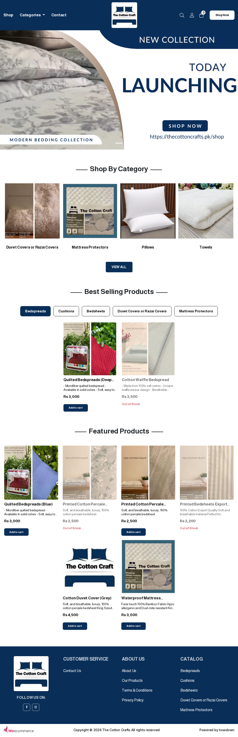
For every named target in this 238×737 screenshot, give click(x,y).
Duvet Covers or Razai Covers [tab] (142, 311)
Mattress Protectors (196, 710)
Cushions (187, 680)
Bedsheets (189, 690)
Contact (58, 15)
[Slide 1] (119, 143)
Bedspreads (190, 671)
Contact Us (72, 671)
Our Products (132, 680)
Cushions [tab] (66, 311)
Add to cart (76, 407)
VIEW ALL (119, 267)
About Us (129, 671)
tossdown (227, 730)
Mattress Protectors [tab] (196, 311)
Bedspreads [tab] (35, 311)
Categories (30, 15)
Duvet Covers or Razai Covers (203, 700)
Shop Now (222, 15)
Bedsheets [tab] (96, 311)
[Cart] (201, 15)
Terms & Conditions (137, 690)
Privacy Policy (133, 700)
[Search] (182, 15)
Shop (8, 15)
